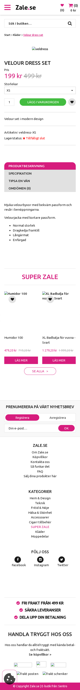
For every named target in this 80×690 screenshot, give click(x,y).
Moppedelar (40, 536)
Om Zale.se (40, 452)
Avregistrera (57, 417)
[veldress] (40, 49)
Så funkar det (40, 466)
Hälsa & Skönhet (40, 512)
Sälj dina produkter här (40, 476)
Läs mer (21, 360)
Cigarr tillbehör (40, 522)
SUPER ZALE (40, 527)
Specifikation (20, 173)
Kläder (17, 35)
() (62, 10)
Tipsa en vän (19, 181)
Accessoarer (40, 517)
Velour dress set (33, 35)
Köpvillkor (40, 457)
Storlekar (11, 84)
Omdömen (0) (20, 188)
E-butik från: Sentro (54, 686)
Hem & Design (40, 498)
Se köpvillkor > (40, 654)
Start (7, 35)
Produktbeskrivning (27, 166)
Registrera (22, 417)
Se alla (38, 371)
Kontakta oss (40, 462)
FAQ (40, 471)
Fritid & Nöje (40, 507)
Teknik (40, 503)
